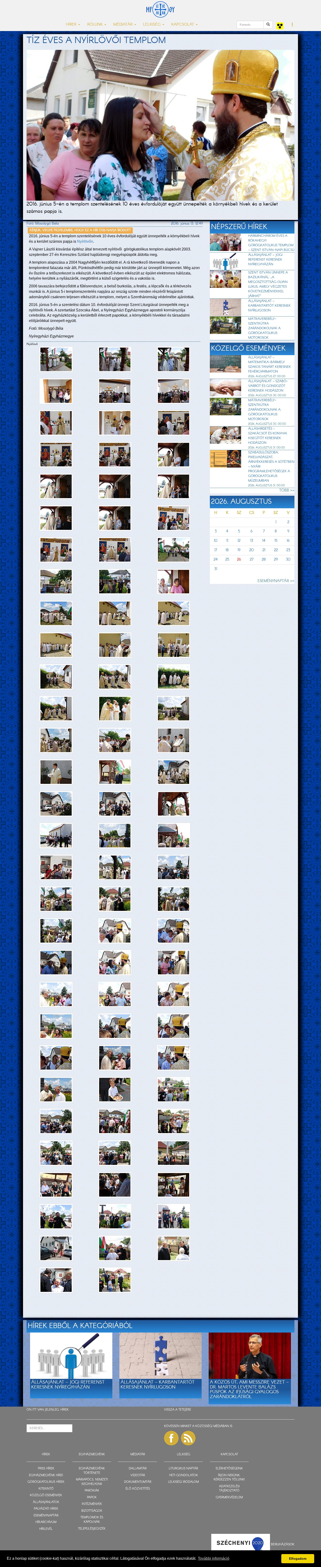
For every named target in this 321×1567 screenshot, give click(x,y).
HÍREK (64, 1410)
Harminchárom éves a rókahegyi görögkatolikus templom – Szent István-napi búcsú (271, 243)
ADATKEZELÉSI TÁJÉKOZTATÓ (229, 1488)
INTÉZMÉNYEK (92, 1504)
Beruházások (282, 1544)
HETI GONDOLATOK (183, 1475)
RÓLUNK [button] (95, 25)
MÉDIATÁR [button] (123, 25)
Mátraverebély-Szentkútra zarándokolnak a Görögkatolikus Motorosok (264, 328)
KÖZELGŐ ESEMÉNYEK (46, 1495)
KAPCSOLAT (229, 1454)
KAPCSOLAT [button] (183, 25)
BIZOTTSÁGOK (91, 1511)
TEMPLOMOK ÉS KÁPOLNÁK (91, 1519)
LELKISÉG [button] (152, 25)
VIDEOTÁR (137, 1475)
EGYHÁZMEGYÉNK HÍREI (46, 1475)
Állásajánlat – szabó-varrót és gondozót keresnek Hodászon (268, 386)
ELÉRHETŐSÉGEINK (229, 1468)
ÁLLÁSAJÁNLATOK (46, 1502)
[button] (292, 25)
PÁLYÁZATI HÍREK (46, 1509)
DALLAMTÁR (138, 1468)
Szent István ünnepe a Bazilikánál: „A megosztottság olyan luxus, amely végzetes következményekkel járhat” (268, 284)
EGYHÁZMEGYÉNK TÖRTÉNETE (92, 1470)
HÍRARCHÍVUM (45, 1522)
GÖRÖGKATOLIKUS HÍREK (45, 1482)
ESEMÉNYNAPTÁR (46, 1515)
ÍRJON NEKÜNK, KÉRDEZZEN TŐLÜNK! (229, 1477)
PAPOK (92, 1497)
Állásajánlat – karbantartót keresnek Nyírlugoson (269, 306)
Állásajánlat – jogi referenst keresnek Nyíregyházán (265, 260)
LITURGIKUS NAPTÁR (183, 1468)
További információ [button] (213, 1558)
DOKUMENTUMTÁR (137, 1482)
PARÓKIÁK (92, 1490)
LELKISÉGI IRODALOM (183, 1482)
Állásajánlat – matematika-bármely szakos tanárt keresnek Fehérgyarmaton (269, 364)
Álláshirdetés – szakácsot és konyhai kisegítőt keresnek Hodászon (267, 435)
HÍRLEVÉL (46, 1529)
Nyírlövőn (85, 241)
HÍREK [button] (72, 25)
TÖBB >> (286, 490)
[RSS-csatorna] (188, 1438)
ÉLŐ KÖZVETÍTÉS (137, 1489)
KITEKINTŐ (46, 1489)
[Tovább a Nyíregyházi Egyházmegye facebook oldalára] (171, 1438)
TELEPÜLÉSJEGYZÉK (92, 1529)
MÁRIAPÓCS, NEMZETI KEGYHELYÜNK (92, 1481)
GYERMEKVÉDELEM (229, 1497)
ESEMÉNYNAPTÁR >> (276, 581)
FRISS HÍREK (46, 1468)
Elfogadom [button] (297, 1558)
